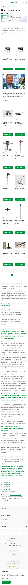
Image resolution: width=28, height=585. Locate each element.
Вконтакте (6, 550)
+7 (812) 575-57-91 (5, 489)
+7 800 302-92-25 (14, 538)
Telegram (10, 550)
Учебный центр (5, 515)
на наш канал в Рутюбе (15, 494)
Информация (5, 522)
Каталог (3, 508)
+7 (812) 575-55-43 (5, 488)
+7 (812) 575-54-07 (5, 484)
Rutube (21, 550)
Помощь (3, 526)
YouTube (14, 550)
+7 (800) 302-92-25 (5, 482)
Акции (3, 511)
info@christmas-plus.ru (10, 491)
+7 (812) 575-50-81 (5, 486)
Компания (4, 519)
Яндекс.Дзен (14, 554)
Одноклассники (17, 550)
